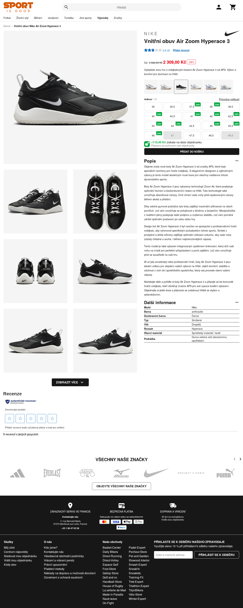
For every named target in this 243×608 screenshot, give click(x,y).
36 (153, 106)
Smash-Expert (138, 564)
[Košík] (233, 7)
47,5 (191, 135)
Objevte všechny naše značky (121, 486)
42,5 (233, 115)
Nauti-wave (110, 599)
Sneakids (135, 573)
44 (175, 125)
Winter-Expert (137, 599)
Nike (151, 33)
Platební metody (54, 569)
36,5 (172, 106)
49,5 (230, 135)
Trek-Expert (136, 582)
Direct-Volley (111, 560)
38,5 (230, 106)
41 (195, 115)
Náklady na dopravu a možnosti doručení (70, 573)
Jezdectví (53, 18)
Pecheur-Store (138, 552)
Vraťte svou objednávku (172, 519)
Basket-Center (112, 547)
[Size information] (155, 99)
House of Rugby (113, 586)
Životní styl (22, 18)
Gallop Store (110, 573)
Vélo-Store (135, 594)
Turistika (69, 18)
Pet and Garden (139, 556)
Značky (118, 18)
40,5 (172, 116)
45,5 (233, 125)
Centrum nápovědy (16, 552)
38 (214, 105)
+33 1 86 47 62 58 (70, 528)
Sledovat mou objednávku (20, 556)
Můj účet (9, 547)
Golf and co (110, 577)
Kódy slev (10, 564)
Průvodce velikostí (229, 99)
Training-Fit (136, 577)
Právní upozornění (55, 564)
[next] (240, 459)
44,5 (191, 126)
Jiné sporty (85, 18)
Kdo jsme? (50, 547)
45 (214, 125)
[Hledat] (66, 7)
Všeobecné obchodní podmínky (64, 556)
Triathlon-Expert (139, 586)
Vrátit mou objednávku (18, 560)
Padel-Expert (137, 547)
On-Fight (108, 603)
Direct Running (112, 556)
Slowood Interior (139, 560)
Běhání (38, 18)
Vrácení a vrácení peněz (59, 560)
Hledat (121, 7)
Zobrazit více (67, 382)
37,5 (194, 105)
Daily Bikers (110, 552)
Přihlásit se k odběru (217, 555)
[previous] (234, 459)
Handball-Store (112, 582)
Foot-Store (109, 569)
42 (214, 115)
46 (156, 134)
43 (156, 125)
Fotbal (7, 18)
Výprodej (102, 18)
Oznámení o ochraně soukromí (63, 577)
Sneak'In (134, 569)
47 (172, 135)
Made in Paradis (113, 594)
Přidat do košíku (192, 151)
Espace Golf (110, 564)
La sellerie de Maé (114, 590)
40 (156, 115)
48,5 (211, 135)
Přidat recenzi (181, 50)
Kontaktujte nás (70, 516)
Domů (7, 26)
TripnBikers (136, 590)
